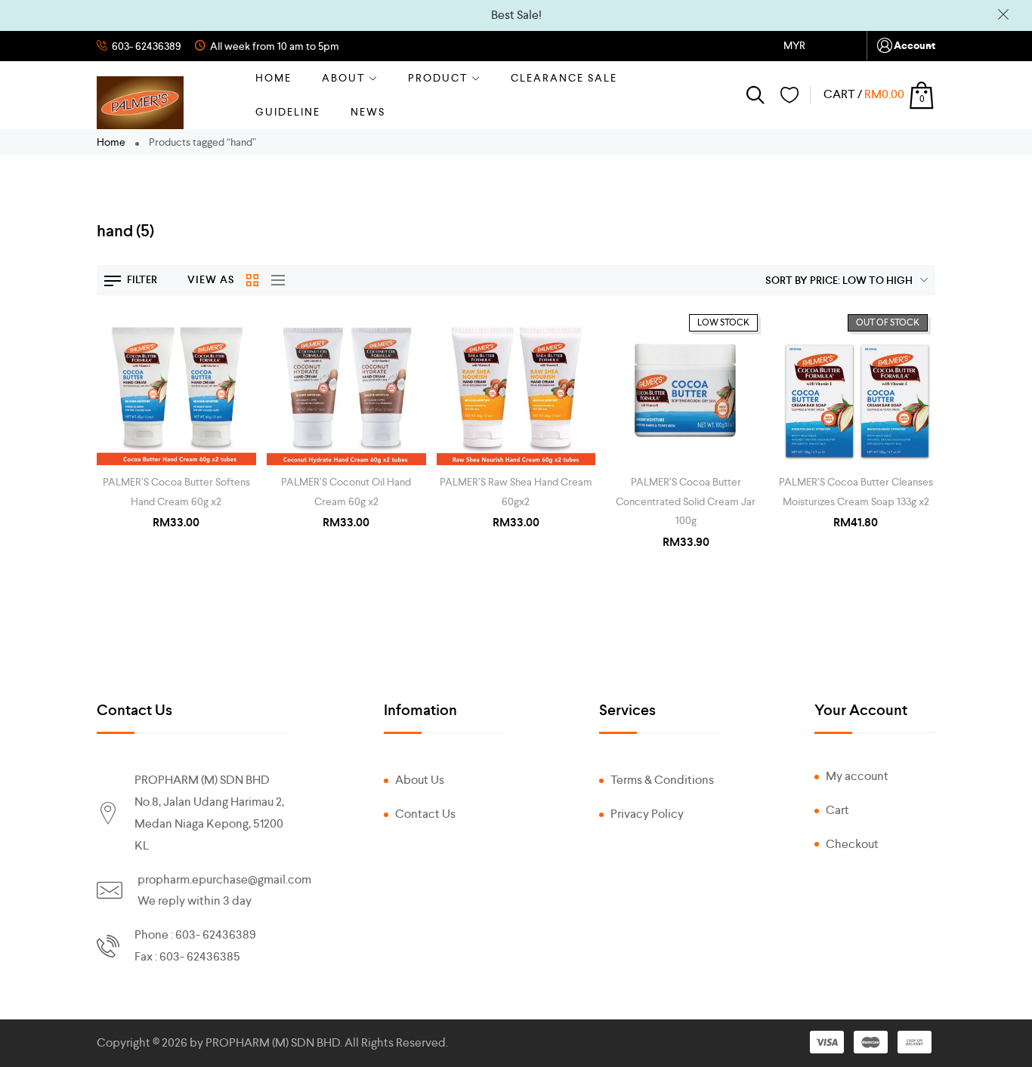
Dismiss (1003, 15)
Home (273, 78)
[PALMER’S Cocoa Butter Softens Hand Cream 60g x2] (176, 386)
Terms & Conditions (662, 780)
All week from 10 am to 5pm (273, 46)
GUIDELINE (287, 112)
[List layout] (274, 280)
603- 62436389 (145, 46)
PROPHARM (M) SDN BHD (272, 1042)
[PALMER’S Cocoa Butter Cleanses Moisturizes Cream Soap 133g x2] (855, 386)
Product (438, 78)
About (344, 78)
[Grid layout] (253, 280)
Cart (837, 810)
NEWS (368, 112)
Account (914, 46)
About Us (419, 780)
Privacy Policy (647, 814)
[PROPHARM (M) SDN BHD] (140, 102)
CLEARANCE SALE (564, 78)
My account (857, 776)
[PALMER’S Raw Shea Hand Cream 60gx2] (516, 386)
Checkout (852, 844)
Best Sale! (516, 15)
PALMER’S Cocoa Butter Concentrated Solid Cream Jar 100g (685, 500)
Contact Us (425, 814)
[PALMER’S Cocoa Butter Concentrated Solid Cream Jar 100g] (685, 386)
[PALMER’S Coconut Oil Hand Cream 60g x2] (346, 386)
